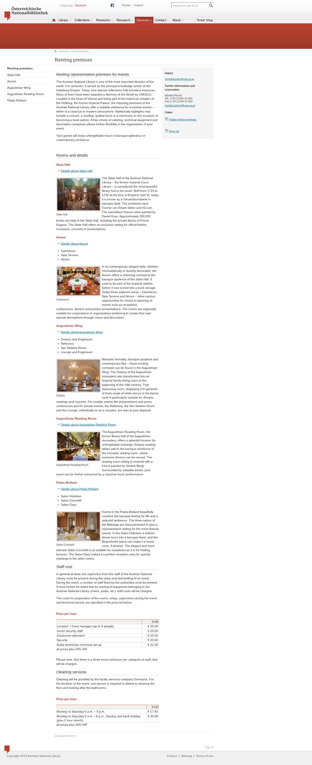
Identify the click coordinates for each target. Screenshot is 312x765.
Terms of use (204, 756)
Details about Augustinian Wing (82, 332)
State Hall (13, 75)
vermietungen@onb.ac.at (179, 79)
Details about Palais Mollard (79, 489)
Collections (82, 20)
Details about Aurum (74, 243)
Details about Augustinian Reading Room (88, 424)
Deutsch (80, 5)
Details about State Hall (76, 171)
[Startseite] (54, 20)
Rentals (126, 5)
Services (142, 20)
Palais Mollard (16, 100)
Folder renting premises (183, 119)
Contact (160, 20)
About (176, 20)
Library (63, 20)
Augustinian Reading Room (25, 94)
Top (207, 747)
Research (123, 20)
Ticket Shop (205, 20)
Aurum (11, 81)
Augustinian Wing (19, 87)
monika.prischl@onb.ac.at (180, 105)
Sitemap (186, 756)
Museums (103, 20)
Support (138, 5)
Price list (174, 131)
